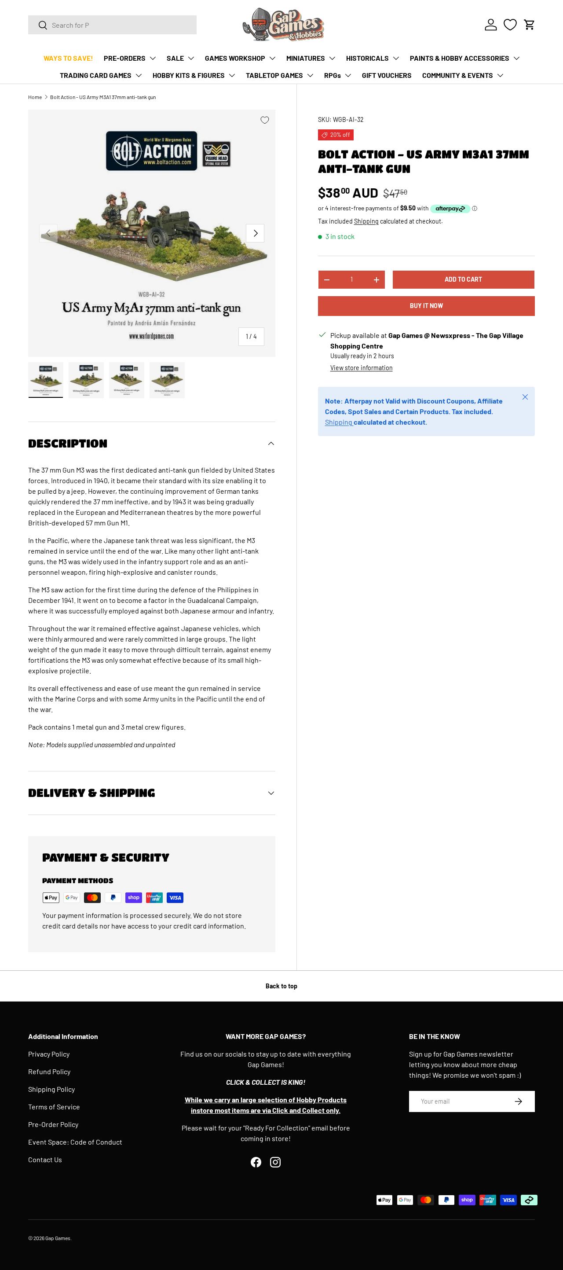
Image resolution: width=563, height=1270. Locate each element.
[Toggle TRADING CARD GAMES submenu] (138, 75)
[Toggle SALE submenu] (191, 58)
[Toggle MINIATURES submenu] (332, 58)
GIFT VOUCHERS (387, 75)
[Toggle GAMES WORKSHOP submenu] (272, 58)
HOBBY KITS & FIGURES (189, 75)
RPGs (332, 75)
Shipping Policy (51, 1089)
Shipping (366, 221)
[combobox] (112, 24)
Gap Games (57, 1238)
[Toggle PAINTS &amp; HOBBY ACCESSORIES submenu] (516, 58)
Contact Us (45, 1159)
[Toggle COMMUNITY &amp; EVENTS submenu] (500, 75)
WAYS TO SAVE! (68, 58)
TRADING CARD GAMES (96, 75)
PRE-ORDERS (125, 58)
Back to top (281, 986)
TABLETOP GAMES (274, 75)
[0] (510, 24)
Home (35, 97)
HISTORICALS (367, 58)
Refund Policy (49, 1071)
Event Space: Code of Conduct (75, 1142)
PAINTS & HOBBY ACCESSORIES (459, 58)
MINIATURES (305, 58)
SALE (175, 58)
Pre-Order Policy (53, 1124)
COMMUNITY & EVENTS (457, 75)
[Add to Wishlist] (264, 120)
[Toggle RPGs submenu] (348, 75)
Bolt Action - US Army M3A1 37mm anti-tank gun (103, 97)
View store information (361, 368)
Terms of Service (54, 1106)
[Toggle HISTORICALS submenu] (396, 58)
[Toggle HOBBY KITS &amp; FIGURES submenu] (232, 75)
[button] (529, 24)
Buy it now (426, 306)
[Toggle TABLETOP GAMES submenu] (310, 75)
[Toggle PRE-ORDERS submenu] (152, 58)
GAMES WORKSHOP (235, 58)
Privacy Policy (48, 1054)
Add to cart (463, 279)
